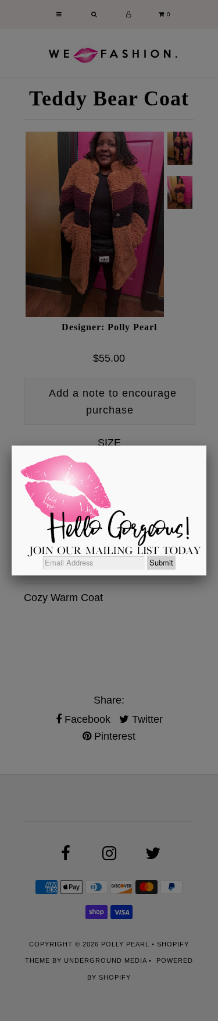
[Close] (206, 445)
